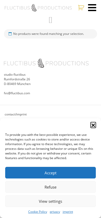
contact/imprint (16, 114)
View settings (50, 201)
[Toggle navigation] (92, 7)
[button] (93, 124)
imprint (68, 211)
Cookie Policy (37, 211)
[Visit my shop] (81, 7)
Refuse (50, 187)
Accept (50, 172)
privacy (55, 211)
